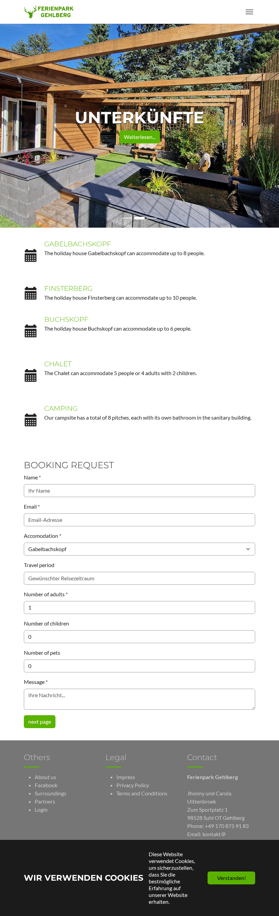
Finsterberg (68, 288)
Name (32, 477)
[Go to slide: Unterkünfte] (139, 218)
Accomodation (42, 535)
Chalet (57, 364)
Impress (125, 777)
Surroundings (50, 793)
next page (39, 721)
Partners (45, 801)
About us (45, 777)
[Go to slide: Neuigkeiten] (152, 218)
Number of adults (46, 594)
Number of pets (42, 652)
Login (41, 809)
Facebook (46, 785)
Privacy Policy (132, 785)
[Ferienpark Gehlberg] (48, 11)
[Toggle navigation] (249, 12)
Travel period (39, 565)
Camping (61, 408)
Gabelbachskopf (77, 244)
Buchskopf (66, 319)
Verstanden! (231, 878)
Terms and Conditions (141, 793)
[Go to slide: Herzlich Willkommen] (127, 218)
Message (36, 682)
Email (32, 506)
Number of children (46, 623)
